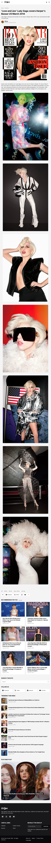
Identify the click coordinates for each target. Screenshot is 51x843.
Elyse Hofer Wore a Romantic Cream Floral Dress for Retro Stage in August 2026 (27, 737)
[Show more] (28, 594)
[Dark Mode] (46, 2)
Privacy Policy (40, 838)
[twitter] (6, 816)
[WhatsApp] (22, 594)
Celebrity (7, 8)
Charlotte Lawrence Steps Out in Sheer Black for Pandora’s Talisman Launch (37, 620)
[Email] (25, 594)
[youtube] (13, 816)
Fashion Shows (16, 825)
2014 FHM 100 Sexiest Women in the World (19, 729)
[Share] (48, 22)
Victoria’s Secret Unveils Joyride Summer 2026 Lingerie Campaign (26, 744)
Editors (33, 838)
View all (20, 600)
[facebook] (2, 816)
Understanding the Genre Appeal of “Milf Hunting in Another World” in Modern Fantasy (28, 722)
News (14, 828)
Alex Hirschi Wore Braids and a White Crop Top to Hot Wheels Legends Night (11, 620)
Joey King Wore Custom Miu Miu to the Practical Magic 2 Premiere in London (12, 669)
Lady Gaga (23, 591)
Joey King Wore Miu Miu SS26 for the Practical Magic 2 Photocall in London (37, 644)
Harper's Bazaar (17, 591)
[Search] (49, 2)
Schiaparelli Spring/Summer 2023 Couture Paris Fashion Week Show (26, 707)
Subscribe (46, 826)
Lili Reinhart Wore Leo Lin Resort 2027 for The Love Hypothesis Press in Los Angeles (11, 644)
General (3, 828)
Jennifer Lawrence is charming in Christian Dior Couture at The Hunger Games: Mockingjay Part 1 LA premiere (29, 715)
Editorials (10, 591)
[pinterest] (10, 816)
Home (2, 8)
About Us (28, 838)
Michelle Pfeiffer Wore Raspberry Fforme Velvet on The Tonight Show (26, 752)
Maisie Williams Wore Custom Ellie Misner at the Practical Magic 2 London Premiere (37, 669)
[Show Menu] (2, 2)
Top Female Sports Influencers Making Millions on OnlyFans (23, 700)
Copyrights (28, 840)
